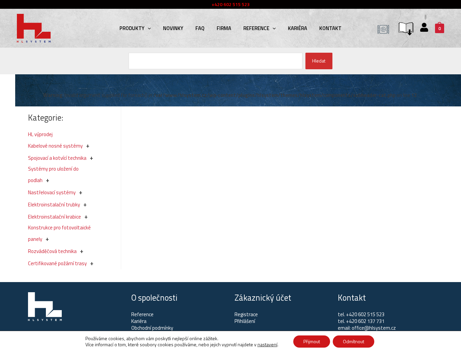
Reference (256, 28)
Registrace (246, 314)
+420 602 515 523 (365, 314)
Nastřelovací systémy (52, 192)
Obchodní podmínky (152, 328)
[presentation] (147, 28)
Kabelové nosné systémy (55, 146)
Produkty (131, 28)
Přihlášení (245, 321)
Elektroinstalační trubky (54, 204)
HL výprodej (40, 134)
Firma (224, 28)
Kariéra (297, 28)
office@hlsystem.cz (374, 328)
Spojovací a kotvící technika (57, 158)
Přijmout (311, 341)
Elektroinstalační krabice (54, 217)
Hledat (318, 60)
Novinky (173, 28)
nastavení (267, 345)
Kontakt (330, 28)
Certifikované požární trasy (57, 263)
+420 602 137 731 (365, 321)
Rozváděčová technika (52, 251)
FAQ (200, 28)
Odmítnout (353, 341)
